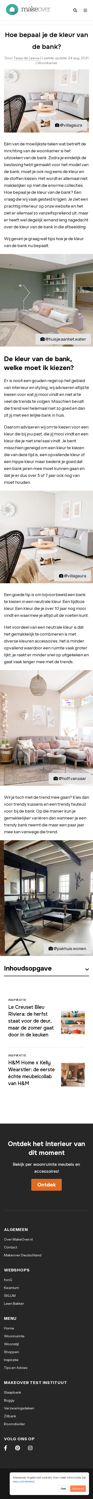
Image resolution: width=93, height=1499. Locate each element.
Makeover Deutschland (22, 1255)
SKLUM (10, 1295)
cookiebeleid (26, 1481)
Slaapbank (12, 1392)
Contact (10, 1247)
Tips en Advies (15, 1367)
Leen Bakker (14, 1303)
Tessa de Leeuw (27, 58)
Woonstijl (11, 1344)
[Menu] (85, 10)
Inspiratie (11, 1360)
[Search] (75, 10)
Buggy (9, 1400)
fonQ (8, 1280)
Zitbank (10, 1416)
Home (9, 1328)
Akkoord (78, 1488)
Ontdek (46, 1185)
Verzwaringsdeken (19, 1408)
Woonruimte (14, 1336)
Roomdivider (14, 1424)
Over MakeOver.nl (18, 1239)
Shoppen (11, 1352)
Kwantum (11, 1287)
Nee (63, 1488)
